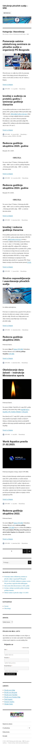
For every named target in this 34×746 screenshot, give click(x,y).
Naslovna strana (7, 724)
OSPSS (14, 136)
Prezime (7, 657)
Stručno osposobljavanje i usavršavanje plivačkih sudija (16, 281)
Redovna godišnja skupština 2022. (13, 512)
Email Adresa (8, 666)
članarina (5, 136)
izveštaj (9, 136)
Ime (5, 649)
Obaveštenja (22, 89)
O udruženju (6, 728)
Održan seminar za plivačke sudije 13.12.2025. (16, 592)
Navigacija (7, 13)
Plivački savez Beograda (10, 692)
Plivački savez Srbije (9, 690)
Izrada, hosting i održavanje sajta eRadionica (18, 743)
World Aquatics (8, 699)
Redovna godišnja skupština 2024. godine (15, 186)
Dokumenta (6, 732)
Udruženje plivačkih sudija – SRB (15, 6)
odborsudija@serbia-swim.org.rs (19, 114)
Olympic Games (8, 704)
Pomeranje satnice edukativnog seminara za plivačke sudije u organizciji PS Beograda (16, 45)
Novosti (6, 606)
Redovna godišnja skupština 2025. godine (15, 144)
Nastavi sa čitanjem (8, 84)
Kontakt (5, 736)
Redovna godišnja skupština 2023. (13, 338)
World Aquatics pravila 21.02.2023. (15, 443)
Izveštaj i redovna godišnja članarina (13, 228)
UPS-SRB (7, 89)
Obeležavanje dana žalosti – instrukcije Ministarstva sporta (13, 372)
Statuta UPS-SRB (18, 349)
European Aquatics (9, 701)
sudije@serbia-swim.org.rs (14, 239)
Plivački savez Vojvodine (10, 695)
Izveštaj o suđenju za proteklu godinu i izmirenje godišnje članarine (14, 100)
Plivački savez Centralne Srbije (12, 697)
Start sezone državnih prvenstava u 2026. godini (16, 586)
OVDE (29, 262)
